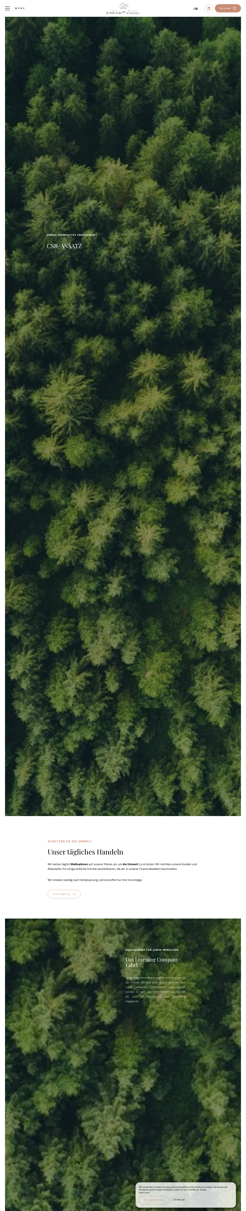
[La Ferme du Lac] (123, 8)
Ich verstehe (153, 1200)
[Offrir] (208, 8)
